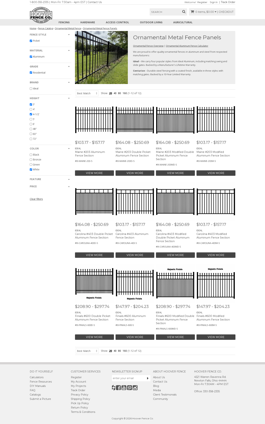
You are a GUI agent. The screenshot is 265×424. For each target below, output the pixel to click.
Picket (36, 40)
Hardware (87, 22)
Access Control (117, 22)
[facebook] (118, 387)
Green (36, 164)
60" (35, 134)
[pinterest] (129, 387)
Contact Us (95, 2)
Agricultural (183, 22)
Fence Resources (41, 381)
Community (160, 399)
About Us (159, 377)
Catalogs (35, 394)
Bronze (37, 159)
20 (110, 93)
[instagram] (135, 387)
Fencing (64, 22)
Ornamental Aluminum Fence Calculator (187, 45)
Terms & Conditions (83, 412)
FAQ (32, 390)
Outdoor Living (151, 22)
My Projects (78, 386)
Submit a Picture (40, 399)
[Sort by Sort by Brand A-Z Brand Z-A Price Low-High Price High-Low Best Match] (87, 93)
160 (125, 93)
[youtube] (124, 387)
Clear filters (36, 199)
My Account (78, 381)
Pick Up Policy (80, 403)
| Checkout (225, 12)
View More (94, 173)
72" (35, 138)
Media (157, 390)
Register (202, 2)
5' (34, 119)
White (36, 169)
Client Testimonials (164, 394)
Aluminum (39, 56)
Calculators (36, 377)
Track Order (228, 2)
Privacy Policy (79, 394)
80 (119, 93)
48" (35, 129)
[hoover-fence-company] (113, 387)
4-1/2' (36, 114)
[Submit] (147, 378)
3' (34, 104)
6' (34, 124)
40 (115, 93)
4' (34, 109)
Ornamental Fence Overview (148, 45)
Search (156, 11)
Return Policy (79, 407)
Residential (39, 72)
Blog (156, 386)
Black (36, 154)
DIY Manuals (38, 386)
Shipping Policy (80, 399)
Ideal (35, 88)
